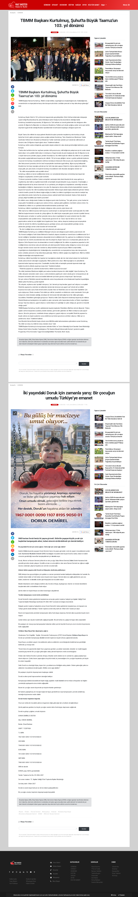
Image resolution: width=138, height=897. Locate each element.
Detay (114, 895)
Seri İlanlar (94, 878)
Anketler (114, 869)
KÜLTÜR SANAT (93, 5)
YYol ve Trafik (95, 869)
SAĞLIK (78, 5)
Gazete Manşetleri (97, 882)
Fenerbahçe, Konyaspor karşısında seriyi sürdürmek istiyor (114, 71)
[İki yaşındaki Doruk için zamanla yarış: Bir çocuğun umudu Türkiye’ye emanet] (50, 468)
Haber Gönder (30, 883)
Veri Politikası (13, 883)
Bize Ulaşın (56, 881)
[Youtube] (20, 872)
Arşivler (55, 874)
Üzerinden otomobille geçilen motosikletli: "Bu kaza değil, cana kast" (115, 176)
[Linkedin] (24, 872)
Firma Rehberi (95, 880)
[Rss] (28, 872)
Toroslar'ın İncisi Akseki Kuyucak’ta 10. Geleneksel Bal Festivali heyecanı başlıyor (115, 96)
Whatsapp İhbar (31, 881)
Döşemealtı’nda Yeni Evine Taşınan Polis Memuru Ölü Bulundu (113, 87)
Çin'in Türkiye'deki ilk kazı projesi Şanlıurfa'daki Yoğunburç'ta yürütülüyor (113, 54)
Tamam (122, 895)
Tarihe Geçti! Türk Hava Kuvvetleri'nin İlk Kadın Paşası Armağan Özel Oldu (115, 143)
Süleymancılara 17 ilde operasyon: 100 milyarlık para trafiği (114, 160)
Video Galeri (57, 866)
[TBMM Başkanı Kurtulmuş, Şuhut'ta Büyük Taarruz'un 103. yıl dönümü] (50, 59)
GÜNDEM (47, 5)
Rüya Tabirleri (116, 873)
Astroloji (114, 875)
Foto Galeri (56, 862)
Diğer (103, 5)
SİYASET (55, 5)
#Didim (27, 812)
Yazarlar (55, 870)
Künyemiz (56, 877)
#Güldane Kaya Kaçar (64, 812)
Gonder (84, 364)
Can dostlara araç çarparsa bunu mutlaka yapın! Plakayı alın (114, 79)
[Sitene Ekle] (35, 872)
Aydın (75, 599)
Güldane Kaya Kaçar (79, 635)
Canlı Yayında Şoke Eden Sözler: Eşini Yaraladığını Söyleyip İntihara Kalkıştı (113, 62)
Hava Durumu (95, 866)
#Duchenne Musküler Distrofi (28, 814)
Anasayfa (13, 12)
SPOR (84, 5)
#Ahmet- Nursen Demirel (51, 814)
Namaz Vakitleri (96, 871)
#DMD (40, 814)
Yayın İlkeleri (13, 881)
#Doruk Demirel (35, 812)
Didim (26, 551)
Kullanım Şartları (31, 879)
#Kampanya (46, 812)
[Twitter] (13, 872)
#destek (53, 812)
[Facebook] (10, 872)
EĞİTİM (71, 5)
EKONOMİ (63, 5)
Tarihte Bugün (95, 873)
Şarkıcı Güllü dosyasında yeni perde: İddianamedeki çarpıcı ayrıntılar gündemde (114, 127)
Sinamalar (94, 875)
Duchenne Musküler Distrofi (32, 554)
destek (54, 556)
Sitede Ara (115, 866)
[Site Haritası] (31, 872)
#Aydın (21, 812)
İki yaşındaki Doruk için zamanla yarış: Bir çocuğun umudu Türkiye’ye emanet (114, 45)
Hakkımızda (13, 879)
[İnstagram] (17, 872)
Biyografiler (115, 871)
